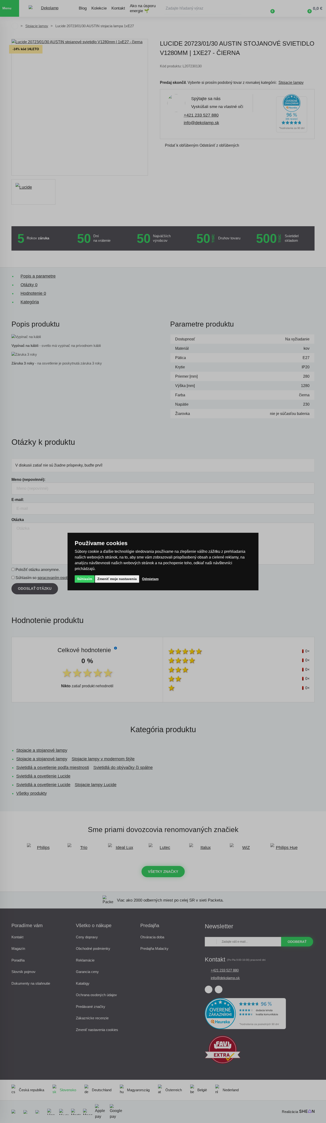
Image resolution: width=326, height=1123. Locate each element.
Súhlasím (84, 579)
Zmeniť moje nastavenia (117, 579)
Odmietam (150, 579)
